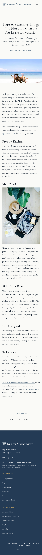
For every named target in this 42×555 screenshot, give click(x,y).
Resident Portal (7, 533)
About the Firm (7, 512)
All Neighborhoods (8, 500)
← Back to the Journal (21, 419)
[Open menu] (37, 4)
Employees (5, 525)
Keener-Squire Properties (10, 516)
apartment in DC (9, 133)
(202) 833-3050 (7, 457)
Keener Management (31, 389)
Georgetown (6, 487)
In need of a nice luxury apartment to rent (18, 382)
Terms (25, 549)
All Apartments (7, 479)
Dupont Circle (7, 483)
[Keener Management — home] (17, 4)
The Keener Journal (8, 520)
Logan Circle (6, 496)
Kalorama (5, 491)
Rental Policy (6, 529)
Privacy (17, 549)
